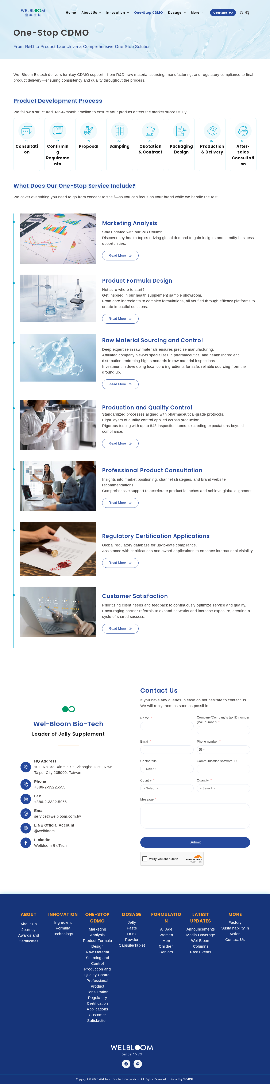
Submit (195, 842)
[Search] (241, 12)
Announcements (200, 929)
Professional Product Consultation (97, 986)
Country (146, 780)
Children (166, 946)
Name (144, 718)
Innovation (115, 12)
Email (144, 741)
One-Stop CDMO (148, 12)
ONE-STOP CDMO (97, 917)
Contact (220, 13)
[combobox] (201, 750)
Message (147, 799)
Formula (63, 928)
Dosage (175, 12)
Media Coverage (200, 935)
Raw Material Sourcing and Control (97, 958)
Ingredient (63, 922)
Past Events (200, 952)
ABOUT (28, 914)
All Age (166, 929)
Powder (131, 940)
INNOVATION (63, 914)
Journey (29, 930)
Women (166, 935)
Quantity (203, 780)
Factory (235, 922)
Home (71, 12)
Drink (131, 934)
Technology (63, 934)
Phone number (207, 741)
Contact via (148, 761)
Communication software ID (217, 761)
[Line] (138, 1064)
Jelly (132, 922)
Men (166, 941)
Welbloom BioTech (50, 845)
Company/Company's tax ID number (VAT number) (223, 720)
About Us (89, 12)
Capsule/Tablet (132, 945)
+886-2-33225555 (49, 787)
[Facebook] (126, 1064)
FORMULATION (166, 917)
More (195, 12)
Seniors (166, 952)
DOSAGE (132, 914)
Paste (132, 928)
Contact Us (235, 940)
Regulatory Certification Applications (97, 1003)
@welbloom (44, 831)
